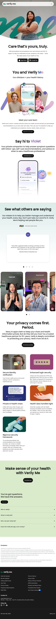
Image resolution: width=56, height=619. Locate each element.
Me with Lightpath (5, 578)
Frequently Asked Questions (7, 587)
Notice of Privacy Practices (34, 580)
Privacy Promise (4, 585)
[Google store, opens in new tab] (33, 60)
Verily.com (52, 613)
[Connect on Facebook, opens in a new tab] (4, 605)
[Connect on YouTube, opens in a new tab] (7, 605)
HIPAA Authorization (32, 583)
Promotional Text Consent (34, 587)
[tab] (23, 266)
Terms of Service (32, 576)
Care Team (3, 583)
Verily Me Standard (5, 576)
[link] (28, 131)
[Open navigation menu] (52, 4)
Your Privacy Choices (33, 590)
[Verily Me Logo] (9, 4)
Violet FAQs (3, 590)
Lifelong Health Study (6, 580)
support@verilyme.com (6, 598)
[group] (28, 291)
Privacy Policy (31, 578)
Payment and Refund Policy (34, 585)
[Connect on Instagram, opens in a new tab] (2, 605)
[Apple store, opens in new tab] (23, 60)
